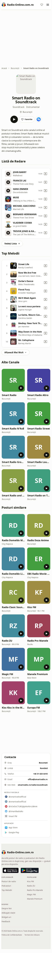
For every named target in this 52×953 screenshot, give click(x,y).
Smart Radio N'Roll (13, 428)
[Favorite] (42, 5)
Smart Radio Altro (37, 395)
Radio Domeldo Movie (13, 540)
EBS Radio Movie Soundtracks (38, 573)
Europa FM (33, 707)
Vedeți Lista (10, 243)
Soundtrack (18, 107)
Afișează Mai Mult (13, 352)
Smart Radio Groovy (13, 462)
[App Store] (11, 870)
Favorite (28, 119)
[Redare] (14, 119)
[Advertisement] (26, 38)
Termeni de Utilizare (32, 935)
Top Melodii (7, 890)
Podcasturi (6, 885)
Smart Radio (9, 395)
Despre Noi (7, 908)
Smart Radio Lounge (38, 462)
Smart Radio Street (38, 428)
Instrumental (32, 107)
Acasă (4, 68)
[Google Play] (30, 870)
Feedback (6, 921)
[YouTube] (45, 173)
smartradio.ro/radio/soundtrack (33, 785)
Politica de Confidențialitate (12, 935)
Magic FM (7, 674)
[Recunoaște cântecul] (39, 119)
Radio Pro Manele (37, 640)
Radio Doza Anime (38, 540)
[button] (13, 380)
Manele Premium (37, 674)
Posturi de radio (9, 881)
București (15, 68)
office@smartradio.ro (38, 779)
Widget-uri (6, 917)
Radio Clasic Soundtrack (13, 607)
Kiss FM (31, 607)
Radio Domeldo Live (13, 573)
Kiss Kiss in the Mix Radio (13, 707)
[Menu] (47, 4)
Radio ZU (7, 640)
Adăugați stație (8, 913)
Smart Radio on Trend (38, 495)
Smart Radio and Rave (13, 495)
